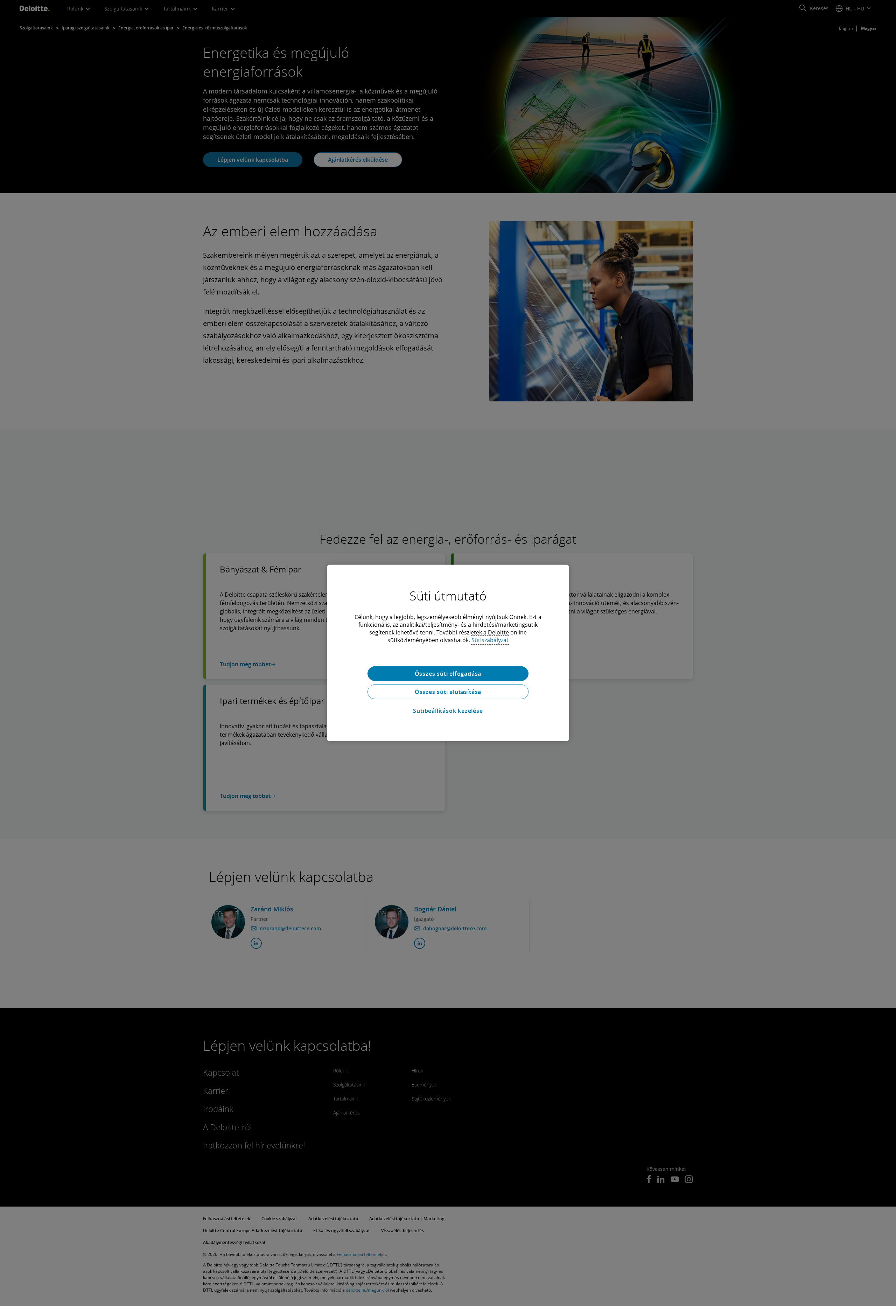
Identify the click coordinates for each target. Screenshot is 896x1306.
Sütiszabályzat (490, 640)
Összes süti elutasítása (448, 692)
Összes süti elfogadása (448, 674)
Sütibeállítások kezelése (448, 711)
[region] (448, 653)
